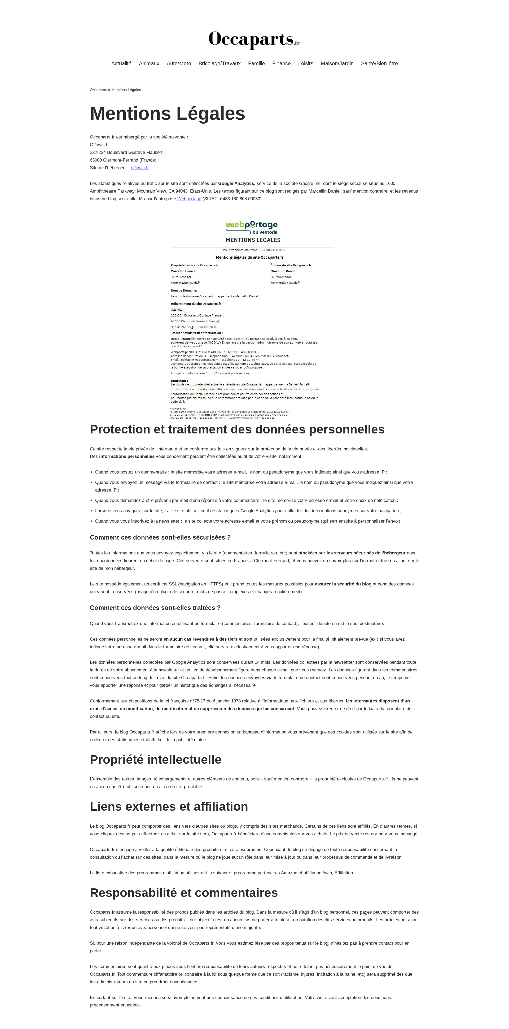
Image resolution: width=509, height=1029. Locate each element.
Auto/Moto (179, 63)
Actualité (121, 63)
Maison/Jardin (337, 63)
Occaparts (98, 90)
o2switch (139, 167)
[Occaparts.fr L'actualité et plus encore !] (254, 40)
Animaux (149, 63)
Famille (256, 63)
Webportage (189, 198)
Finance (281, 63)
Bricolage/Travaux (220, 63)
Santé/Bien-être (379, 63)
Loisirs (305, 63)
